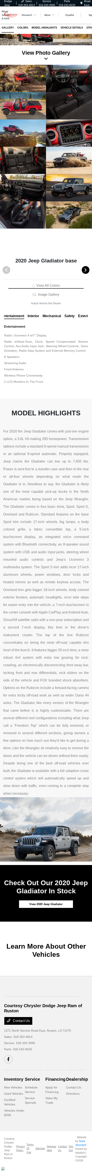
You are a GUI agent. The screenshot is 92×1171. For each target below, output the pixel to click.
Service (32, 1079)
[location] (81, 3)
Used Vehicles (13, 1093)
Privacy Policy (20, 1148)
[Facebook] (8, 1059)
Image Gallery (48, 294)
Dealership (77, 1079)
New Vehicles (13, 1087)
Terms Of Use (30, 1148)
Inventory (13, 1079)
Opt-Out (71, 1148)
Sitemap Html (51, 1148)
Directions (73, 1093)
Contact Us (21, 1021)
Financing (55, 1079)
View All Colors (48, 285)
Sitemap (40, 1148)
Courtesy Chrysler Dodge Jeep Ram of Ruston (9, 1148)
